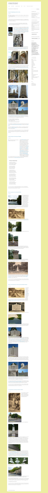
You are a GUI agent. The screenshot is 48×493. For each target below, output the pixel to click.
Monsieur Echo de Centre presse (35, 71)
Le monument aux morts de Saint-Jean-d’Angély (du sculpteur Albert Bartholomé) (35, 22)
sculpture (15, 385)
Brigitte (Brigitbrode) (24, 454)
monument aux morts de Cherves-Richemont (16, 124)
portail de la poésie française (17, 157)
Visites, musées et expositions (18, 186)
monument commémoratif (24, 187)
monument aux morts (25, 219)
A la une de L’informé (34, 15)
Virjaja (32, 78)
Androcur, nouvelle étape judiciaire (35, 14)
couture (35, 46)
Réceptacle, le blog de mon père (35, 74)
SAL (37, 52)
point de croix (35, 50)
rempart (12, 484)
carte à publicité (37, 45)
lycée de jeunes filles (19, 340)
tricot (32, 54)
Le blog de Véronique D (13, 3)
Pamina (32, 73)
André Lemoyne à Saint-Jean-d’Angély (14, 136)
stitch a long (37, 53)
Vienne (34, 54)
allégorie (32, 42)
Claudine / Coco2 (33, 64)
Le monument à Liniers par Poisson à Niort (15, 389)
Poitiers (33, 51)
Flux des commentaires (34, 84)
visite (14, 280)
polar (35, 51)
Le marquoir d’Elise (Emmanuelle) (35, 70)
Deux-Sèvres (11, 279)
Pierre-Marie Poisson (18, 131)
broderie (33, 44)
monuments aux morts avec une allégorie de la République (15, 381)
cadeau (37, 44)
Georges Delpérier (19, 31)
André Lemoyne (26, 186)
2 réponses (9, 13)
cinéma (33, 46)
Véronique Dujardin (33, 21)
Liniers (24, 275)
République (24, 131)
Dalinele (32, 66)
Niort (14, 131)
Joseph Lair (27, 154)
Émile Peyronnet (13, 68)
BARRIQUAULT (33, 25)
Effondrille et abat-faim (34, 67)
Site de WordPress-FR (34, 85)
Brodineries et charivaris (34, 60)
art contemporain (34, 42)
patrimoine (21, 279)
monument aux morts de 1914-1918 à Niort (15, 115)
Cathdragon (33, 62)
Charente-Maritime (16, 187)
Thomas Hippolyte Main (11, 280)
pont (26, 279)
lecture (34, 47)
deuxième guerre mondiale (36, 46)
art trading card (33, 42)
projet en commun (35, 52)
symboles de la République (14, 127)
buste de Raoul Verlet (25, 153)
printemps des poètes (23, 139)
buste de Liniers (12, 339)
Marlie (32, 69)
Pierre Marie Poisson (23, 115)
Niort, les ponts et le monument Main (14, 192)
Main (18, 339)
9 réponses (9, 193)
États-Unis (39, 54)
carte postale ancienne (12, 187)
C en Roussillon (33, 63)
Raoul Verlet (21, 131)
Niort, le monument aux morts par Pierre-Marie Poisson (17, 284)
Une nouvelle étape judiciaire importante (36, 17)
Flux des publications (34, 83)
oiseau (37, 48)
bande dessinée (34, 43)
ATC (35, 42)
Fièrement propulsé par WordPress (11, 490)
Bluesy (32, 59)
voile (25, 131)
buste (8, 187)
